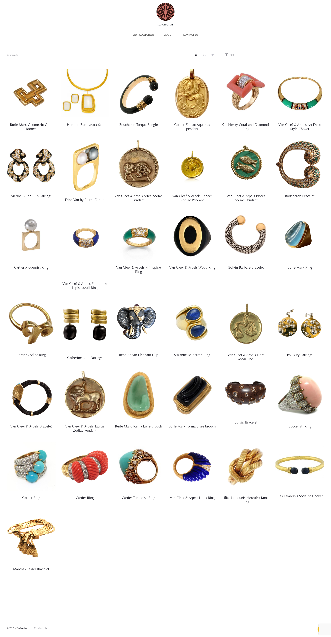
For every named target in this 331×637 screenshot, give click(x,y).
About (168, 35)
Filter (232, 55)
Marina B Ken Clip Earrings (31, 196)
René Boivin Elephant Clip (138, 355)
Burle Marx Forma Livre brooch (138, 426)
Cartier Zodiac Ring (31, 355)
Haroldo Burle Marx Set (85, 125)
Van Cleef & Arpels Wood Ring (192, 267)
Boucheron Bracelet (299, 196)
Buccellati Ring (299, 426)
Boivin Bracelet (245, 422)
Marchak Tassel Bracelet (31, 569)
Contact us (190, 35)
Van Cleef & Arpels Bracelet (31, 426)
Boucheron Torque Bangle (138, 125)
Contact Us (40, 628)
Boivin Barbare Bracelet (246, 267)
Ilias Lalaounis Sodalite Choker (300, 496)
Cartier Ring (31, 498)
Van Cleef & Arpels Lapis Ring (192, 498)
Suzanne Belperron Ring (192, 355)
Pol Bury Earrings (300, 355)
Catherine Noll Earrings (84, 358)
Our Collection (143, 35)
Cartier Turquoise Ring (138, 498)
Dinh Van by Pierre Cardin (84, 200)
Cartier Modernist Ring (31, 267)
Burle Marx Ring (300, 267)
